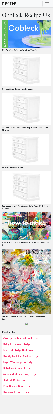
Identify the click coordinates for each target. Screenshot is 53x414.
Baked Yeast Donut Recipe (17, 368)
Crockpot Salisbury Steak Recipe (20, 338)
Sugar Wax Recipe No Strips (18, 362)
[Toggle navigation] (46, 4)
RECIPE (9, 3)
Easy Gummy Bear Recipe (17, 386)
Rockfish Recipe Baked (15, 380)
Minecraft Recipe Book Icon (18, 350)
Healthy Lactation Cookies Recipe (21, 356)
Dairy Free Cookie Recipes (17, 344)
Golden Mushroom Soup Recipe (20, 374)
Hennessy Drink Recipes (16, 392)
